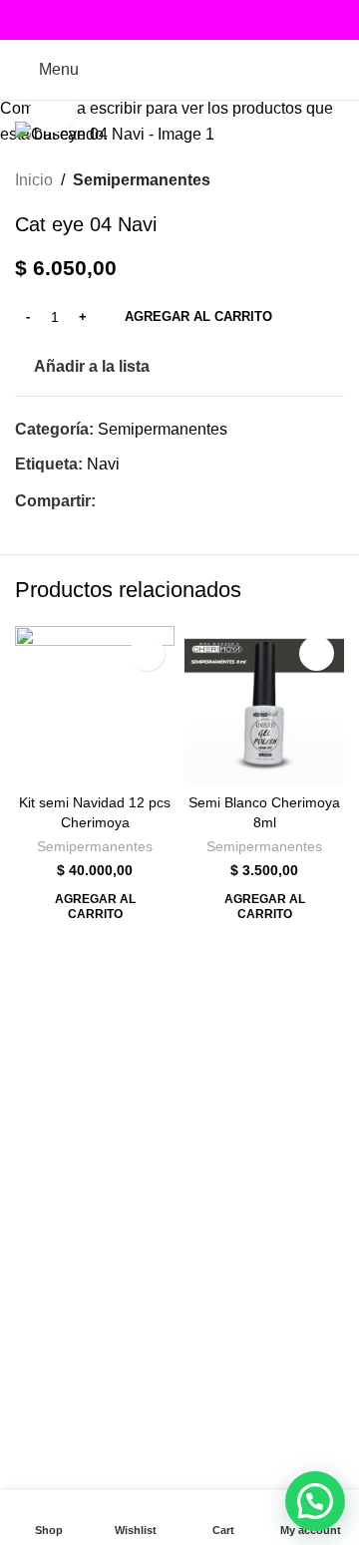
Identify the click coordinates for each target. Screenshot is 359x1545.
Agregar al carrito (198, 316)
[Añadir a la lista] (147, 653)
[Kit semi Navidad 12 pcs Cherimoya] (95, 705)
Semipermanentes (95, 846)
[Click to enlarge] (52, 110)
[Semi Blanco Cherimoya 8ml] (264, 705)
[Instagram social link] (180, 20)
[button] (95, 906)
